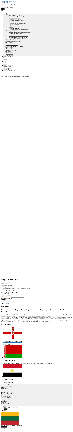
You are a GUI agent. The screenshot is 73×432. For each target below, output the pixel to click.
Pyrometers (8, 51)
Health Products (9, 48)
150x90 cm (7, 295)
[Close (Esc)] (5, 428)
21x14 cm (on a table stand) (10, 292)
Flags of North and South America (17, 16)
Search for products (7, 68)
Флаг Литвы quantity (5, 298)
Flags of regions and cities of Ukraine (17, 23)
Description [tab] (6, 303)
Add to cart (3, 299)
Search (2, 8)
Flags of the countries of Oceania (16, 20)
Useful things (9, 52)
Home (4, 61)
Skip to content (12, 1)
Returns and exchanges (8, 57)
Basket (4, 64)
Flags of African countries (15, 19)
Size (2, 292)
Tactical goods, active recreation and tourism (19, 37)
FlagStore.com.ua (4, 2)
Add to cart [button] (10, 344)
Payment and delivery (8, 56)
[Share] (4, 428)
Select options (11, 363)
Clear (2, 296)
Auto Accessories (10, 43)
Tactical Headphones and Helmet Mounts (18, 36)
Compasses (11, 34)
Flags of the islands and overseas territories (18, 29)
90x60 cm (6, 293)
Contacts (5, 59)
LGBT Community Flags (15, 24)
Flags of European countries (15, 15)
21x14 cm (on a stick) (9, 290)
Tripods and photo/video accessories (14, 46)
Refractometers (9, 54)
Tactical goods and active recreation (14, 30)
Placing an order (7, 66)
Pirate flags (11, 27)
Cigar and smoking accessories (13, 39)
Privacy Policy (6, 69)
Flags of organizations (14, 28)
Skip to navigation (5, 1)
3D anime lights (9, 55)
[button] (36, 430)
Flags (7, 14)
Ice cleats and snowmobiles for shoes (17, 38)
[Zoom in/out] (1, 428)
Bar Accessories (9, 47)
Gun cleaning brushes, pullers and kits (17, 33)
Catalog (5, 13)
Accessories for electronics (12, 45)
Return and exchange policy (9, 70)
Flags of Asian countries (14, 18)
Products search (4, 7)
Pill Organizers (9, 42)
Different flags (12, 25)
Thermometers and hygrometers (13, 41)
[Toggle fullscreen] (2, 428)
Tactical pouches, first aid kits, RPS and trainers (20, 32)
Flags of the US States (14, 22)
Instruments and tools (11, 50)
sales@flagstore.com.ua (6, 397)
